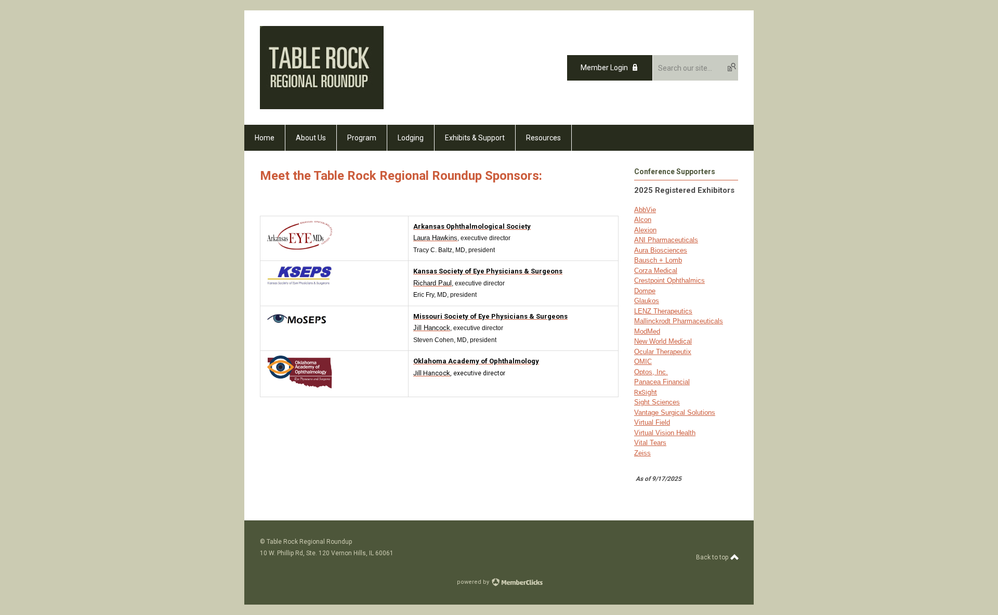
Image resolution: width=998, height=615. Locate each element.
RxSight (645, 392)
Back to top (713, 557)
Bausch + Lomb (658, 260)
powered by (474, 582)
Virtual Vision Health (664, 433)
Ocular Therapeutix (662, 352)
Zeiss (642, 453)
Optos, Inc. (651, 372)
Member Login (604, 67)
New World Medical (663, 341)
